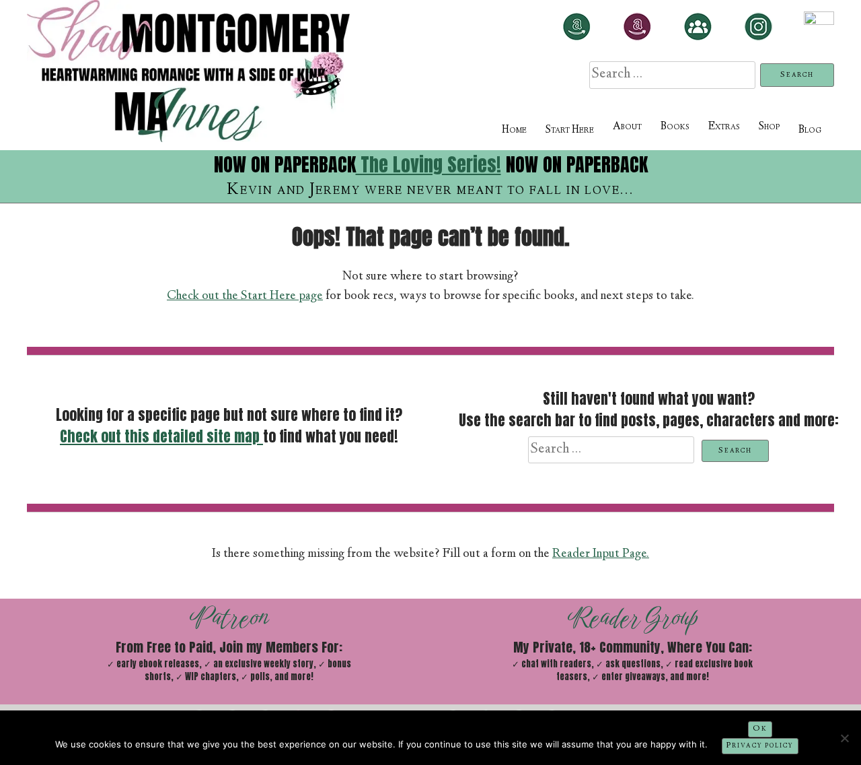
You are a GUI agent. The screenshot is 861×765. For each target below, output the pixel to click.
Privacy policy (760, 746)
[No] (844, 738)
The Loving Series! (428, 164)
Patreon (229, 617)
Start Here (570, 130)
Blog (809, 130)
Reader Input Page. (600, 554)
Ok (760, 729)
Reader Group (632, 617)
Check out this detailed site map (161, 436)
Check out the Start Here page (245, 296)
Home (514, 130)
